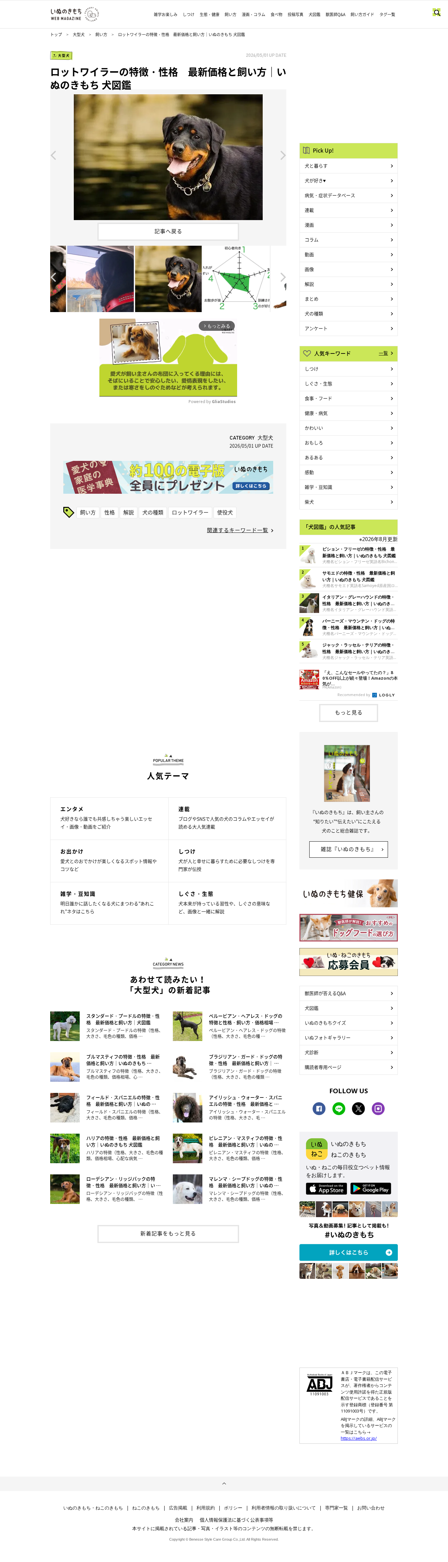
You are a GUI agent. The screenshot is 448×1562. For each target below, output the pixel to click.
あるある (314, 457)
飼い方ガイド (362, 14)
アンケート (316, 328)
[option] (168, 154)
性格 (109, 512)
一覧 (383, 353)
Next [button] (283, 155)
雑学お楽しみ (165, 14)
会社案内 (184, 1519)
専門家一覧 (336, 1507)
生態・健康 (209, 14)
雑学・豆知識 (318, 487)
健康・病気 (316, 413)
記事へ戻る (168, 231)
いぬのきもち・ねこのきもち (93, 1507)
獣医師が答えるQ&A (325, 993)
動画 (309, 254)
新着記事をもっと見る (168, 1233)
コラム (311, 239)
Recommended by (354, 694)
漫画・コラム (253, 14)
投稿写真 (295, 14)
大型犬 (79, 34)
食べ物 (276, 14)
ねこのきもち (146, 1507)
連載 (309, 210)
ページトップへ (224, 1484)
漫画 (309, 224)
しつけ (188, 14)
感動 (309, 472)
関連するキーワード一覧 (237, 530)
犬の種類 (152, 512)
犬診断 (311, 1052)
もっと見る (349, 712)
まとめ (311, 298)
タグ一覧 (387, 14)
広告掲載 (178, 1507)
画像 (309, 269)
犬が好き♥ (315, 180)
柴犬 (309, 501)
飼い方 (230, 14)
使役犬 (225, 512)
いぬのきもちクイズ (325, 1022)
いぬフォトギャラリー (328, 1037)
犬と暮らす (316, 165)
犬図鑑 (314, 14)
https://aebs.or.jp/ (359, 1438)
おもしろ (314, 442)
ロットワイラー (190, 512)
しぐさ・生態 (318, 383)
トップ (56, 34)
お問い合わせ (371, 1507)
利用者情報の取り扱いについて (284, 1507)
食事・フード (318, 398)
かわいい (314, 427)
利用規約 (205, 1507)
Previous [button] (53, 155)
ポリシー (233, 1507)
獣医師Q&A (335, 14)
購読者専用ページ (323, 1067)
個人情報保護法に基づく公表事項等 (236, 1519)
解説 (128, 512)
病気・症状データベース (330, 195)
